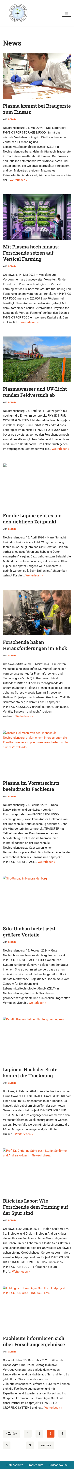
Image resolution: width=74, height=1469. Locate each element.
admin (12, 119)
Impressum (35, 1465)
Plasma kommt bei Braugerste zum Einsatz (37, 109)
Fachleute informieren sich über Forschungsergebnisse (34, 1341)
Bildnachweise (58, 1465)
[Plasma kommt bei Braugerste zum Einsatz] (37, 76)
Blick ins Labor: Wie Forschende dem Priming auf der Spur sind (35, 1207)
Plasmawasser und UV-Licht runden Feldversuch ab (35, 392)
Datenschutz (15, 1465)
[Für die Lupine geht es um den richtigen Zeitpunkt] (37, 486)
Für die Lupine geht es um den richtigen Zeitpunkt (32, 518)
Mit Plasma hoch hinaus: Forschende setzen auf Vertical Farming (31, 253)
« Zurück (11, 1433)
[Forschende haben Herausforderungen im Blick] (37, 612)
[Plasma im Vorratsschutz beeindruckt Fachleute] (37, 753)
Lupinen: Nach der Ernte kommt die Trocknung (30, 1072)
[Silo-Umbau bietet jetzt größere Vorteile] (37, 899)
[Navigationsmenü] (66, 13)
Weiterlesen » (18, 180)
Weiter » (46, 1445)
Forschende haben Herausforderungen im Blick (35, 645)
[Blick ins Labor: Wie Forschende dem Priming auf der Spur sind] (37, 1171)
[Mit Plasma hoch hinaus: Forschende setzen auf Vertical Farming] (37, 217)
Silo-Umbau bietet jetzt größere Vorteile (29, 931)
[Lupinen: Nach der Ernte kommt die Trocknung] (37, 1039)
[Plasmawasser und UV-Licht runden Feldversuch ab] (37, 359)
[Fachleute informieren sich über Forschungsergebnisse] (37, 1308)
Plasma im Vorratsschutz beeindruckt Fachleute (31, 786)
